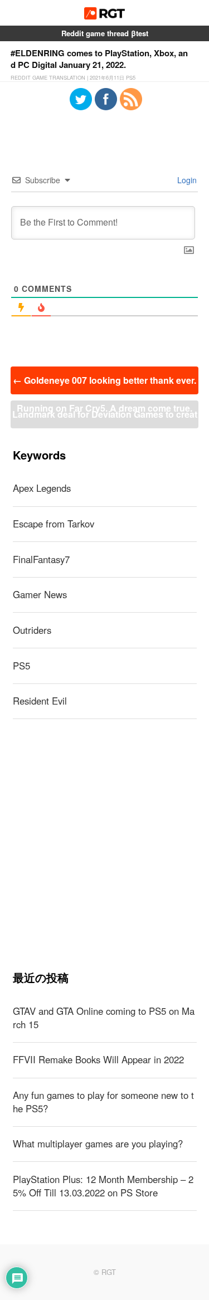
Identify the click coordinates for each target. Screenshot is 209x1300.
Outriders (32, 630)
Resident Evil (40, 700)
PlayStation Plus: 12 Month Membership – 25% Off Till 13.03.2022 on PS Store (103, 1185)
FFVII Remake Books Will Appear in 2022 (98, 1059)
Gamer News (40, 594)
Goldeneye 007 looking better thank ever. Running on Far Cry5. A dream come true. (104, 384)
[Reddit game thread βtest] (104, 15)
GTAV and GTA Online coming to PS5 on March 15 (104, 1017)
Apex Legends (42, 488)
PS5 (21, 665)
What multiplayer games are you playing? (98, 1143)
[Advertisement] (104, 844)
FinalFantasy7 (41, 559)
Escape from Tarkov (53, 523)
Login (186, 179)
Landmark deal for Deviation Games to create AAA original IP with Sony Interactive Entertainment (104, 418)
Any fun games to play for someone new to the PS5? (103, 1101)
